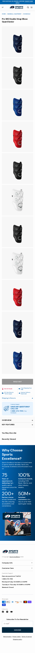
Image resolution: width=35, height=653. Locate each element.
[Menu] (3, 7)
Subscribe (17, 630)
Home (4, 14)
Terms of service (27, 636)
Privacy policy (16, 636)
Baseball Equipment (14, 14)
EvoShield (26, 14)
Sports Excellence (15, 557)
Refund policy (7, 636)
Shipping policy (17, 639)
